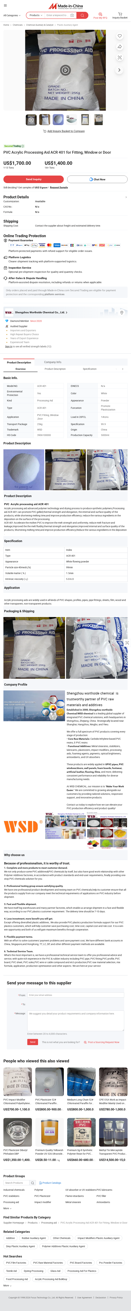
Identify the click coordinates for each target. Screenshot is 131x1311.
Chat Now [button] (99, 179)
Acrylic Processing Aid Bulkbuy (51, 1279)
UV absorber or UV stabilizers (81, 1189)
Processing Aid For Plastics (82, 1271)
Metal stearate (73, 1202)
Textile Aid (11, 1271)
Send (32, 1042)
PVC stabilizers (11, 1196)
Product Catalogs (51, 1182)
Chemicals (18, 24)
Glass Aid (55, 1271)
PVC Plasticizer (42, 1196)
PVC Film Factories (16, 1262)
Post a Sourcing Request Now (101, 1042)
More (6, 1285)
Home (6, 24)
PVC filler (101, 1196)
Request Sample (59, 187)
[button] (116, 369)
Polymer (38, 1189)
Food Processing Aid (17, 1279)
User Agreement (84, 1297)
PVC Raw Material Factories (48, 1262)
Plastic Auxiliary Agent (67, 24)
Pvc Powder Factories (110, 1262)
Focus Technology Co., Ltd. (43, 1297)
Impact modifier (42, 1202)
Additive (10, 1238)
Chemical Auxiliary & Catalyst (39, 24)
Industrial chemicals (14, 1189)
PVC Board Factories (81, 1262)
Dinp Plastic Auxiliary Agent (20, 1246)
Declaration (101, 1297)
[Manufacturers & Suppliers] (65, 6)
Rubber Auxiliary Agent (34, 1238)
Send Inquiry (33, 179)
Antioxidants (103, 1202)
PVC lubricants (104, 1189)
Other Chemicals (61, 1238)
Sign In (8, 346)
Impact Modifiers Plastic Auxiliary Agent (99, 1238)
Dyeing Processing (33, 1271)
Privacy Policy (116, 1297)
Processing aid (11, 1202)
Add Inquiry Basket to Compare (66, 131)
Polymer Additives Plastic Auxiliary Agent (63, 1246)
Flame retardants (75, 1196)
